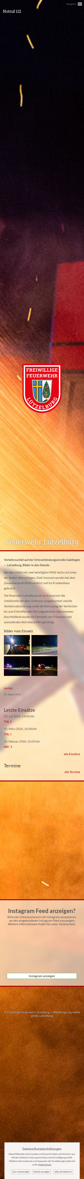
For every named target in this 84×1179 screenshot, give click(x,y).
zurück (8, 688)
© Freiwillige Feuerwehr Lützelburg (26, 1012)
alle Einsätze (72, 754)
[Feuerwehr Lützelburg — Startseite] (42, 412)
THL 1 (8, 734)
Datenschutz (67, 924)
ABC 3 (8, 746)
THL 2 (8, 721)
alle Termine (72, 772)
